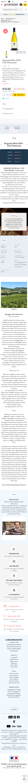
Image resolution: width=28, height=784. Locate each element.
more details (5, 83)
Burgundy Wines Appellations (14, 695)
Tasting (7, 127)
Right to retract (14, 661)
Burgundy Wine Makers (14, 697)
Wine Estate (14, 130)
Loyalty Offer (14, 657)
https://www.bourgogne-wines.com (16, 485)
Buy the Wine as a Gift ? (7, 113)
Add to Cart (18, 95)
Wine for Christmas (14, 681)
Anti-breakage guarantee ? (8, 109)
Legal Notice (14, 663)
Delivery (4, 104)
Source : (4, 485)
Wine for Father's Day (14, 683)
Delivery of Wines (14, 673)
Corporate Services (14, 675)
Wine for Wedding (14, 677)
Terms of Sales (14, 665)
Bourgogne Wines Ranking (14, 689)
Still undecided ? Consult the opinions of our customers (14, 630)
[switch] (24, 779)
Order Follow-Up (14, 659)
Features (7, 129)
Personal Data (14, 667)
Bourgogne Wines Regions (14, 693)
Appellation (17, 129)
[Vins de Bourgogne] (11, 4)
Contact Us (14, 709)
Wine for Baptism (14, 679)
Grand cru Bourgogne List (14, 691)
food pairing (17, 127)
